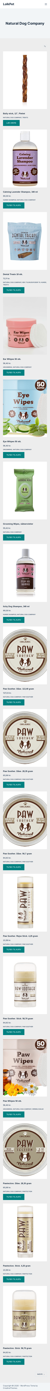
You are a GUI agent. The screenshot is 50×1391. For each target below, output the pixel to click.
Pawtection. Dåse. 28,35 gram (17, 1183)
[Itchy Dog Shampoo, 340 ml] (25, 573)
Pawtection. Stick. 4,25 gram (16, 1266)
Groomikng (7, 367)
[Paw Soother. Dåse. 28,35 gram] (25, 738)
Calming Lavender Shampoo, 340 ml (20, 192)
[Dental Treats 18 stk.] (25, 241)
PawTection (27, 1191)
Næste (40, 1374)
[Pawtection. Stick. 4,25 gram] (25, 1232)
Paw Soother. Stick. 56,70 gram (18, 1018)
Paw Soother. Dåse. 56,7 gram (17, 854)
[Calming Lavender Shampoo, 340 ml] (25, 158)
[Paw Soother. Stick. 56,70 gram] (25, 985)
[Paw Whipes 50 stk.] (25, 1067)
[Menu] (46, 4)
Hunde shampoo (9, 200)
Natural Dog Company (12, 117)
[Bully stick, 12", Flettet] (25, 80)
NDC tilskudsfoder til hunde (34, 282)
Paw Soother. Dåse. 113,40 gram (18, 689)
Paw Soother (27, 697)
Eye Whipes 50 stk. (12, 441)
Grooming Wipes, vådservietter (18, 524)
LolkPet (8, 4)
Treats (25, 117)
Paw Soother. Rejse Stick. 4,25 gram (20, 936)
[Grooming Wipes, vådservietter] (25, 490)
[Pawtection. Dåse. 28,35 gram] (25, 1150)
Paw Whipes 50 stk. (12, 1101)
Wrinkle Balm (37, 1109)
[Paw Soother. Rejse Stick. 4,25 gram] (25, 903)
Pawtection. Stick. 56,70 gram (17, 1348)
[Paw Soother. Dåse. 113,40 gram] (25, 655)
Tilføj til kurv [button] (13, 205)
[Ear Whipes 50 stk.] (25, 326)
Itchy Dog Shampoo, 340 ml (16, 606)
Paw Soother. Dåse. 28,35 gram (18, 771)
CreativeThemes (10, 1388)
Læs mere (11, 123)
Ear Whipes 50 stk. (12, 359)
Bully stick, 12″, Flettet (14, 113)
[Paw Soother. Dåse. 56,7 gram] (25, 820)
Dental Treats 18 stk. (13, 274)
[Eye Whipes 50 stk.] (25, 408)
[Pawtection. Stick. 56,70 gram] (25, 1315)
